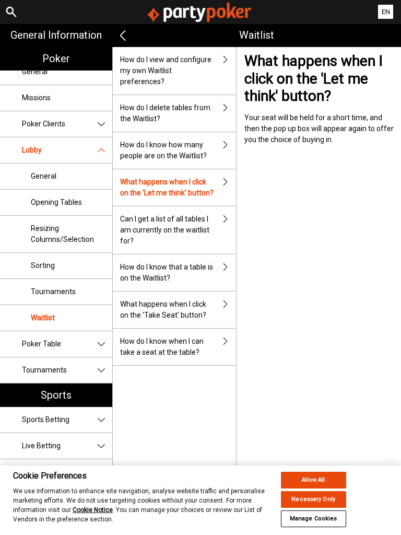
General (35, 71)
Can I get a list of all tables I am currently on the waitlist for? (164, 230)
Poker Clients (43, 124)
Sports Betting (45, 419)
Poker (56, 58)
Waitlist (43, 317)
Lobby (32, 150)
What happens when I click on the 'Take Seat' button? (163, 309)
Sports (56, 395)
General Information (56, 35)
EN (386, 12)
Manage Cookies (313, 518)
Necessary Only (313, 499)
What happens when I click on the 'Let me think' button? (167, 187)
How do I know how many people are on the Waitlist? (163, 150)
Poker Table (41, 344)
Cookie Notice (93, 510)
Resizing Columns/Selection (62, 233)
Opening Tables (56, 202)
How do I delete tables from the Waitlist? (165, 113)
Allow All (313, 479)
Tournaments (53, 291)
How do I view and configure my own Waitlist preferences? (165, 70)
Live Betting (41, 445)
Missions (36, 98)
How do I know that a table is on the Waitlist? (166, 272)
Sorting (43, 265)
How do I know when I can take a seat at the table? (162, 346)
